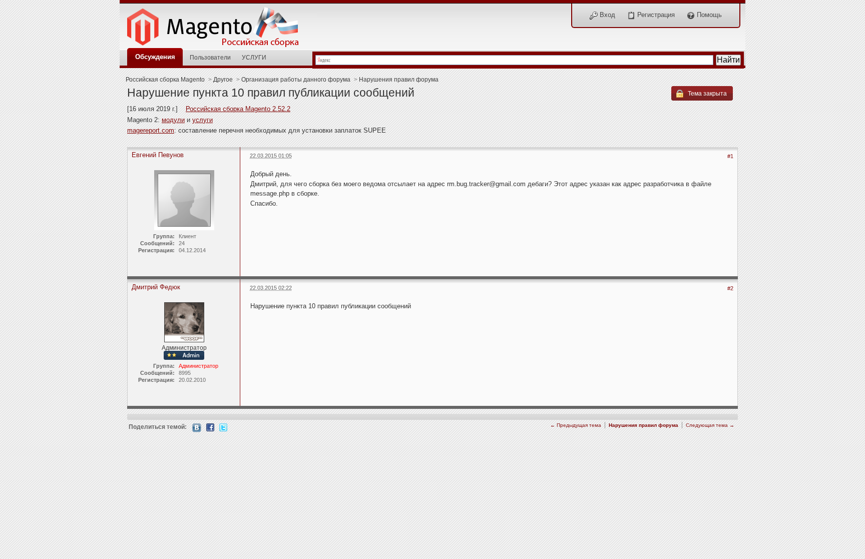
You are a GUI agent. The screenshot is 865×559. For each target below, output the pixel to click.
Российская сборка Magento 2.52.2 (238, 109)
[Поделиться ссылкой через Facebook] (210, 426)
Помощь (708, 15)
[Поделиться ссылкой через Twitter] (223, 426)
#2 (730, 288)
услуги (202, 120)
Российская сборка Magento (165, 79)
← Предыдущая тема (575, 425)
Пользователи (210, 57)
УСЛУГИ (254, 57)
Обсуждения (155, 57)
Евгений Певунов (158, 155)
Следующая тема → (710, 425)
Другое (223, 79)
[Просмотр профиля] (184, 321)
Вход (606, 15)
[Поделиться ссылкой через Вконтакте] (196, 427)
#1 (730, 156)
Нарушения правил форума (399, 79)
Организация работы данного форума (295, 79)
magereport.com (150, 130)
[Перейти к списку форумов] (218, 24)
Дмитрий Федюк (156, 287)
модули (173, 120)
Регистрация (655, 15)
